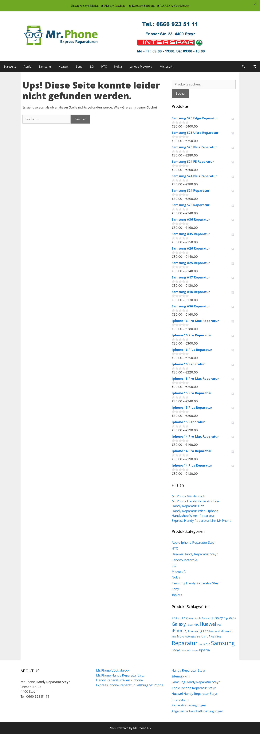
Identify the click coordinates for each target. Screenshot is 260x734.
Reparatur (185, 643)
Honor (190, 625)
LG (92, 66)
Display (217, 617)
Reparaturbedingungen (188, 705)
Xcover (195, 650)
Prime (218, 636)
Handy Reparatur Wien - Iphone (195, 511)
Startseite (10, 66)
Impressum (180, 699)
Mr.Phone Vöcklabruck (188, 496)
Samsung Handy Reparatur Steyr (196, 583)
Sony (79, 66)
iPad (219, 625)
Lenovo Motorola (140, 66)
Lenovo (193, 631)
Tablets (177, 595)
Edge (226, 618)
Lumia (213, 631)
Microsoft (166, 66)
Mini (174, 636)
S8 (204, 644)
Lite (205, 631)
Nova (193, 636)
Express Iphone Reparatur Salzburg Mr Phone (129, 685)
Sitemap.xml (180, 676)
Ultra (183, 650)
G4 (230, 618)
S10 (208, 644)
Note (188, 636)
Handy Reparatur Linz (188, 506)
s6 (201, 644)
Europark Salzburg (143, 5)
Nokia (118, 66)
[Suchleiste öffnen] (243, 66)
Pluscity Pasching (114, 5)
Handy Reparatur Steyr (188, 670)
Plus (211, 636)
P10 (206, 636)
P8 (198, 636)
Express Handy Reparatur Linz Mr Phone (201, 520)
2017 (181, 618)
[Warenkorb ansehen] (254, 66)
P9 (202, 636)
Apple (27, 66)
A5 (187, 618)
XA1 (189, 650)
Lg (200, 630)
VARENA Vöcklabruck (174, 5)
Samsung (45, 66)
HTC (104, 66)
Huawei (63, 66)
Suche (180, 93)
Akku (191, 618)
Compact (206, 618)
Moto (180, 636)
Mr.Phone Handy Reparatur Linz (195, 501)
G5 (234, 618)
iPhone (179, 630)
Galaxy (179, 624)
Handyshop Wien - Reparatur (193, 515)
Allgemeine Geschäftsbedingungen (197, 711)
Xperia (204, 650)
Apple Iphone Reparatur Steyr (194, 542)
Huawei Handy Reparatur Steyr (195, 554)
